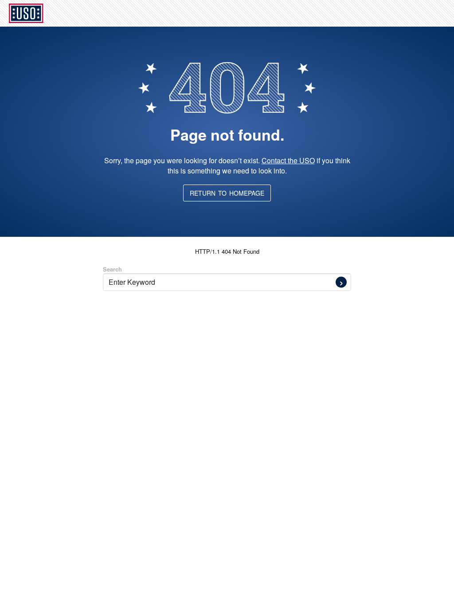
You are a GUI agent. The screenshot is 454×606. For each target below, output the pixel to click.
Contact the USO (288, 160)
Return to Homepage (227, 193)
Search (112, 269)
